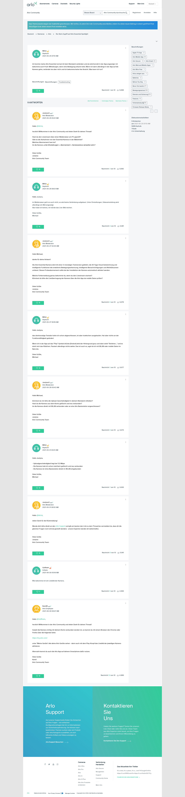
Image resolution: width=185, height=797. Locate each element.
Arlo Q (80, 776)
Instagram (57, 764)
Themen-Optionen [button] (156, 41)
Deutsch (30, 34)
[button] (125, 48)
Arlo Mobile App (138, 57)
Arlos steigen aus (138, 73)
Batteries (136, 78)
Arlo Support (60, 526)
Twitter (49, 764)
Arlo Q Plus (82, 779)
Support (132, 4)
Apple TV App (137, 52)
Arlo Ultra (81, 766)
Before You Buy (138, 82)
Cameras (55, 4)
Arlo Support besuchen (54, 742)
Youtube (53, 764)
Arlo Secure (136, 61)
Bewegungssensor (139, 90)
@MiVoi (40, 126)
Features (135, 98)
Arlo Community (33, 13)
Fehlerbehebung (138, 103)
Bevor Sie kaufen (138, 86)
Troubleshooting (64, 82)
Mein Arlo (140, 4)
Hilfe (155, 12)
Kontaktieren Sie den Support (115, 741)
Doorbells (64, 4)
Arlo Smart (149, 61)
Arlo (49, 34)
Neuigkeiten (100, 771)
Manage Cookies (70, 793)
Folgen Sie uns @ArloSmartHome (127, 777)
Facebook (45, 764)
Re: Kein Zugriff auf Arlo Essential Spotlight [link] (72, 34)
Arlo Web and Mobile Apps (142, 65)
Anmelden (147, 12)
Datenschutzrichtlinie (40, 793)
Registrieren (137, 12)
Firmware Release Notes (141, 107)
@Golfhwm (41, 619)
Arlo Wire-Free (137, 69)
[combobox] (115, 13)
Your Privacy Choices (54, 793)
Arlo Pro (80, 769)
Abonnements (45, 4)
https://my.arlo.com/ (39, 638)
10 (109, 675)
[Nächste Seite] (156, 111)
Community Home (102, 778)
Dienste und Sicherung (140, 94)
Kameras (41, 34)
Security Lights (75, 4)
